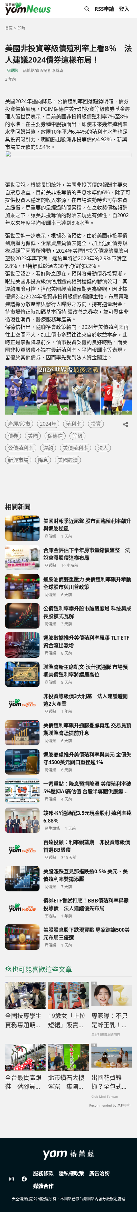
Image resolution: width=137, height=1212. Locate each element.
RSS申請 (104, 8)
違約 (48, 447)
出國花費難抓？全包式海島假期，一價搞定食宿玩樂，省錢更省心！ (109, 1082)
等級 (77, 435)
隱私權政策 (71, 1173)
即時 (21, 28)
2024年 (48, 423)
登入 (124, 8)
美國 (33, 435)
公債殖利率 (20, 447)
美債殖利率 (75, 447)
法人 (103, 447)
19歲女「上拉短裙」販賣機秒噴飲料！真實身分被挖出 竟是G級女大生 (68, 1020)
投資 (96, 423)
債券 (13, 435)
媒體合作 (43, 1185)
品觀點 (12, 70)
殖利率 (73, 423)
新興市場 (18, 459)
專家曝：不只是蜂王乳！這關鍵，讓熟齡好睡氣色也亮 (109, 1020)
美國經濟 (68, 459)
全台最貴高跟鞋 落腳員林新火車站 (23, 1082)
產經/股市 (19, 423)
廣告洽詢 (99, 1173)
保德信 (55, 435)
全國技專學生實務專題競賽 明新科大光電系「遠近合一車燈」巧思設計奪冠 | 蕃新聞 (25, 1020)
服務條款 (43, 1173)
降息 (43, 459)
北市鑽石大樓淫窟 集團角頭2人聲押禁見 (68, 1082)
